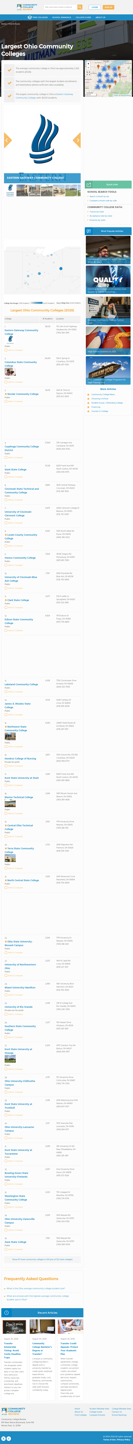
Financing (95, 407)
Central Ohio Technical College (19, 827)
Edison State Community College (19, 621)
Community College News (103, 394)
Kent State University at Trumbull (18, 1106)
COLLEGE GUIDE (83, 17)
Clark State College (18, 600)
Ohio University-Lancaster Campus (19, 1129)
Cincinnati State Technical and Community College (22, 491)
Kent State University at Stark (22, 778)
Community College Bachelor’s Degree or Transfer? (42, 1349)
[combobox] (59, 7)
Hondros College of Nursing (20, 759)
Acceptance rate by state (101, 216)
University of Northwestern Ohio (20, 966)
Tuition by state (97, 211)
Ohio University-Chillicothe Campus (20, 1083)
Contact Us (117, 1412)
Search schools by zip (99, 196)
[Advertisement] (42, 423)
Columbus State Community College (21, 364)
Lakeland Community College (21, 684)
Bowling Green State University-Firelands (16, 1175)
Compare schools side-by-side (103, 200)
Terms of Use (109, 1440)
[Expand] (88, 73)
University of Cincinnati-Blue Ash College (21, 579)
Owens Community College (20, 558)
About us (79, 1412)
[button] (98, 67)
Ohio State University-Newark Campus (19, 943)
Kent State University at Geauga (18, 1051)
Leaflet (116, 95)
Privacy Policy (123, 1440)
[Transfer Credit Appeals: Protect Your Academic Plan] (70, 1327)
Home (77, 1408)
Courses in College (99, 411)
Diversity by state (97, 220)
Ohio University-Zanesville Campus (20, 1221)
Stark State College (15, 470)
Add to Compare (15, 350)
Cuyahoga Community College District (22, 448)
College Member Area (121, 1408)
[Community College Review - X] (3, 1438)
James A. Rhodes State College (18, 705)
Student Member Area (99, 1408)
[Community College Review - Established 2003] (27, 7)
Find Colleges (81, 1415)
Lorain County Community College (21, 537)
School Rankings (119, 1415)
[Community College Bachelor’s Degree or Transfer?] (42, 1327)
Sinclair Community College (23, 394)
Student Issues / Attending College (107, 403)
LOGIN (95, 7)
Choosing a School (99, 398)
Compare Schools (97, 1415)
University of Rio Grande (19, 1007)
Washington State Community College (16, 1198)
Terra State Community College (19, 850)
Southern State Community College (20, 1028)
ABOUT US (100, 17)
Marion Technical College (19, 797)
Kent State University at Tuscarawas (18, 1152)
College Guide (95, 1412)
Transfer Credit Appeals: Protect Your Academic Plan (69, 1349)
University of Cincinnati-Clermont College (18, 514)
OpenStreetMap (126, 95)
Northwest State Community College (16, 728)
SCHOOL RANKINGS (61, 17)
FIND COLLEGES (40, 17)
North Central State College (23, 880)
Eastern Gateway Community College (35, 178)
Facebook (8, 1438)
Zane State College (15, 1242)
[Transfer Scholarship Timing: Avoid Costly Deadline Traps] (14, 1327)
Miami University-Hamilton (20, 988)
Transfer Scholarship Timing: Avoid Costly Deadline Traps (12, 1350)
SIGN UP (108, 7)
